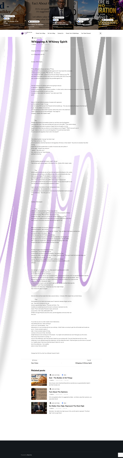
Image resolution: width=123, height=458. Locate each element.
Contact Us (60, 33)
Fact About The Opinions (35, 24)
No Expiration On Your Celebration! (109, 23)
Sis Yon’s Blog (51, 33)
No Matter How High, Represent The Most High (60, 23)
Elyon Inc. (29, 455)
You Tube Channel (86, 33)
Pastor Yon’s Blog (40, 33)
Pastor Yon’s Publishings (72, 33)
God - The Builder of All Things (11, 22)
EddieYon (34, 44)
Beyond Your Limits (83, 24)
